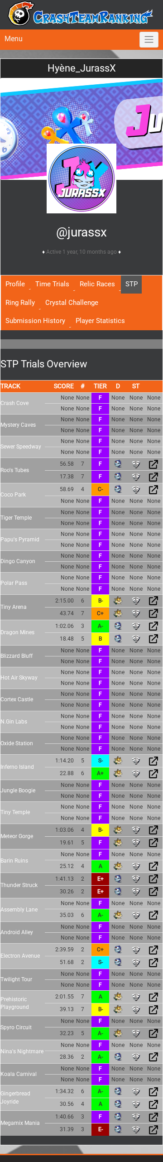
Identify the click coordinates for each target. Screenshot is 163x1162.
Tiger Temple (16, 518)
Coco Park (13, 495)
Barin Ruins (14, 861)
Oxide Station (16, 743)
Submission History (35, 321)
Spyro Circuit (16, 1027)
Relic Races (97, 284)
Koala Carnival (18, 1074)
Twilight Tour (16, 979)
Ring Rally (20, 303)
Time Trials (52, 284)
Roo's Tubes (14, 470)
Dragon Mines (17, 632)
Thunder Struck (19, 885)
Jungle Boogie (17, 790)
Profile (15, 284)
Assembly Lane (19, 909)
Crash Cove (14, 403)
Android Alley (16, 932)
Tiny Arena (13, 607)
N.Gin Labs (13, 721)
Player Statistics (100, 321)
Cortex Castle (16, 699)
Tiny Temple (15, 812)
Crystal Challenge (71, 303)
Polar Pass (13, 583)
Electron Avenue (20, 956)
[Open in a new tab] (153, 464)
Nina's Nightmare (21, 1051)
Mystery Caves (18, 425)
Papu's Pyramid (19, 539)
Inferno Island (17, 767)
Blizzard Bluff (16, 656)
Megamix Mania (20, 1123)
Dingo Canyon (17, 561)
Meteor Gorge (16, 836)
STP (131, 284)
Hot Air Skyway (19, 678)
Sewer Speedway (20, 447)
